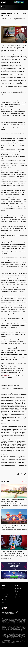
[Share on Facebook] (18, 475)
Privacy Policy (5, 593)
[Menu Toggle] (26, 2)
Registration (4, 588)
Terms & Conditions (6, 591)
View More (24, 481)
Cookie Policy (5, 596)
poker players (7, 640)
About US (4, 599)
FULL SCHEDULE (5, 375)
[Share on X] (21, 475)
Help (3, 602)
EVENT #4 (12, 94)
